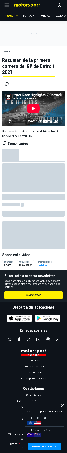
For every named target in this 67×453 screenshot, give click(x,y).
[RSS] (57, 339)
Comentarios (33, 395)
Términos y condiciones (21, 434)
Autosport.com (33, 372)
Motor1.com (33, 360)
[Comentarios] (7, 84)
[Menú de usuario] (59, 5)
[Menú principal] (7, 5)
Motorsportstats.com (33, 378)
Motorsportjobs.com (33, 366)
